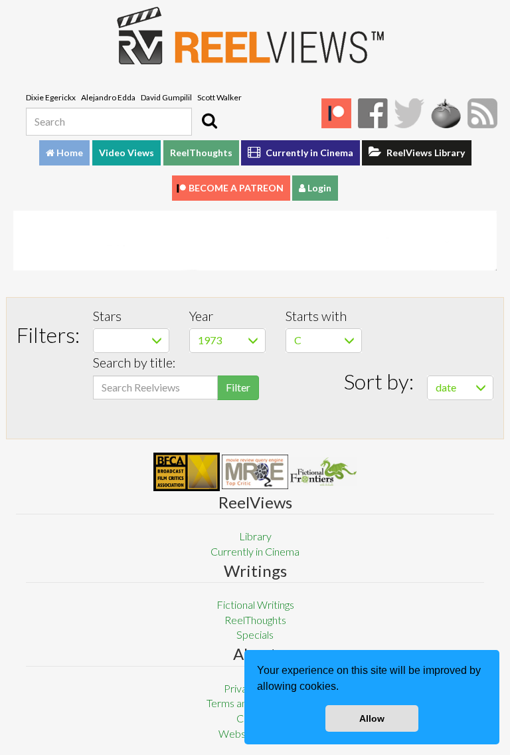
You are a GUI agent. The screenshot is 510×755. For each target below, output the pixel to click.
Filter (238, 387)
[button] (343, 688)
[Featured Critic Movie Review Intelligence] (186, 472)
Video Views (126, 152)
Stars (107, 316)
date (446, 387)
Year (201, 316)
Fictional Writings (255, 604)
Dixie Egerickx (51, 97)
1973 (210, 340)
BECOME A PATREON (236, 187)
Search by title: (134, 362)
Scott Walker (219, 97)
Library (255, 536)
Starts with (316, 316)
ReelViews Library (424, 152)
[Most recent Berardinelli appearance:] (323, 471)
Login (318, 187)
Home (68, 152)
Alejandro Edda (108, 97)
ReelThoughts (201, 152)
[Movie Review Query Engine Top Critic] (255, 472)
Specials (255, 634)
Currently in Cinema (308, 152)
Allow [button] (371, 718)
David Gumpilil (166, 97)
